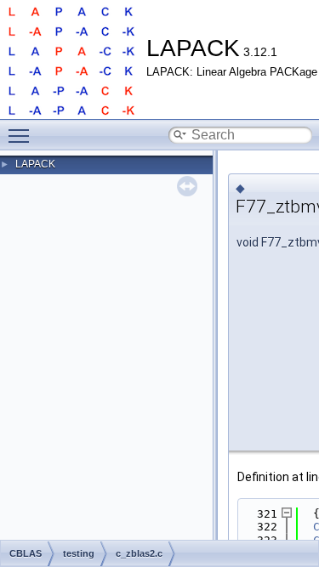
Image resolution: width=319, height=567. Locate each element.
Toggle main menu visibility (22, 135)
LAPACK (35, 164)
